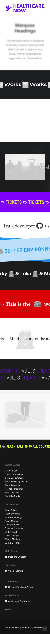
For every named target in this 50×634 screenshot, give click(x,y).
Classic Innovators (14, 474)
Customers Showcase (19, 601)
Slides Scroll (11, 532)
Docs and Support (17, 556)
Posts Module (11, 521)
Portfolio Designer (14, 489)
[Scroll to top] (44, 628)
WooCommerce (12, 513)
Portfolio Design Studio (16, 481)
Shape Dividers (12, 539)
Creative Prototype (14, 478)
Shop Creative (12, 492)
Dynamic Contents (14, 528)
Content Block (12, 524)
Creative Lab (11, 470)
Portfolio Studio (13, 496)
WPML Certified (13, 542)
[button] (43, 8)
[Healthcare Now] (25, 8)
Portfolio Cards (12, 485)
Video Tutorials (15, 571)
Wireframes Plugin (14, 517)
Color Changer (12, 535)
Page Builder (11, 510)
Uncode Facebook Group (20, 587)
